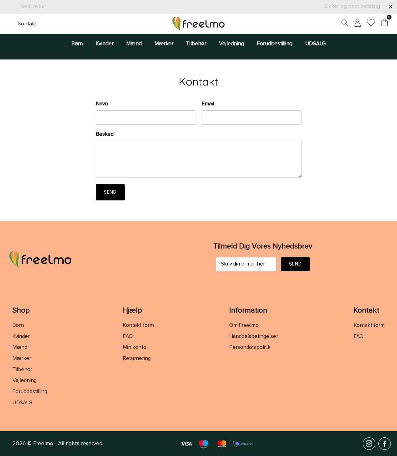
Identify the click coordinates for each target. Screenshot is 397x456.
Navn (102, 104)
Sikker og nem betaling (352, 6)
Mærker (163, 43)
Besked (105, 134)
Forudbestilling (274, 43)
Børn (77, 43)
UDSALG (315, 43)
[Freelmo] (198, 24)
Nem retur (32, 6)
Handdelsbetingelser (253, 336)
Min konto (134, 347)
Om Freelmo (244, 325)
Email (208, 104)
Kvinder (105, 43)
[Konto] (356, 24)
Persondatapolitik (249, 347)
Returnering (137, 358)
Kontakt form (138, 325)
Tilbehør (196, 43)
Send (110, 192)
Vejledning (231, 43)
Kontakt (27, 24)
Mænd (134, 43)
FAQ (128, 336)
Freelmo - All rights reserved (67, 443)
